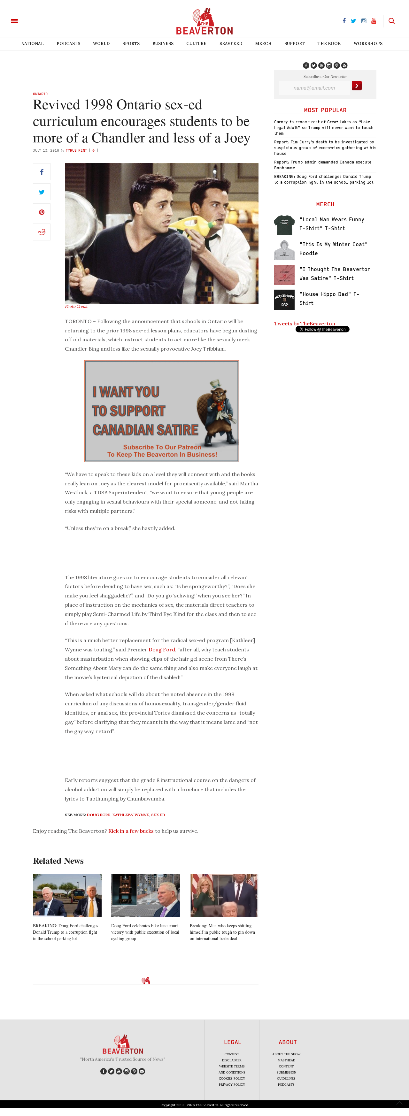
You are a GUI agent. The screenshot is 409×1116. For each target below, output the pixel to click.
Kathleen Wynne (130, 814)
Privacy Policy (232, 1084)
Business (163, 43)
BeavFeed (230, 43)
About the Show (286, 1054)
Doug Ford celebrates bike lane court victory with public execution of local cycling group (145, 931)
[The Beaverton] (35, 20)
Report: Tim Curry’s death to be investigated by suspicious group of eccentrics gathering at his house (325, 148)
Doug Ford (162, 649)
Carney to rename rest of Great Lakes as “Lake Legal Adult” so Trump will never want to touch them (324, 127)
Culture (196, 43)
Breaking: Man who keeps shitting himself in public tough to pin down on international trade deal (222, 931)
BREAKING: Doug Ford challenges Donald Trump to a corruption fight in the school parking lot (65, 931)
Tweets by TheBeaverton (304, 323)
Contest (232, 1054)
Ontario (40, 94)
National (32, 43)
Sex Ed (158, 814)
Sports (131, 43)
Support (294, 43)
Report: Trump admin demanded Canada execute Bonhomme (322, 165)
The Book (329, 43)
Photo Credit (76, 306)
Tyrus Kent (76, 150)
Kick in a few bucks (131, 831)
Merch (263, 43)
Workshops (368, 43)
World (101, 43)
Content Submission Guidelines (286, 1072)
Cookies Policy (232, 1078)
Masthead (286, 1060)
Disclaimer (232, 1060)
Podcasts (68, 43)
